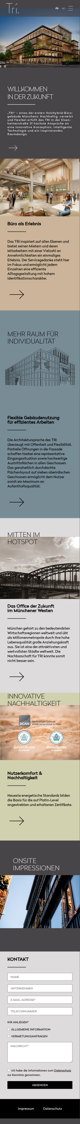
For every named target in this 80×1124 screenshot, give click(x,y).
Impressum (26, 1109)
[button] (70, 8)
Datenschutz (62, 1070)
